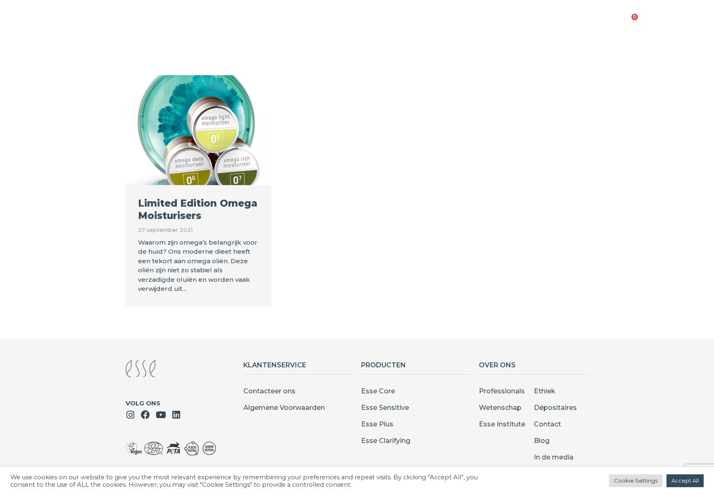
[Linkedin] (176, 414)
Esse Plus (377, 424)
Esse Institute (502, 424)
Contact (547, 424)
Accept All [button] (685, 480)
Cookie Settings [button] (635, 480)
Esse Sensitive (385, 408)
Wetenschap (500, 408)
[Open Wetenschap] (482, 21)
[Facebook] (145, 414)
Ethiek (544, 391)
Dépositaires (555, 408)
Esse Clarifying (385, 441)
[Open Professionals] (551, 21)
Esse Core (378, 391)
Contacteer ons (269, 391)
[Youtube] (160, 414)
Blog (542, 441)
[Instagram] (130, 414)
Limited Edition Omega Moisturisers (197, 209)
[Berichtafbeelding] (198, 130)
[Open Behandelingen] (416, 21)
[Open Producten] (342, 21)
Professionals (502, 391)
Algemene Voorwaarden (284, 408)
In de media (554, 457)
